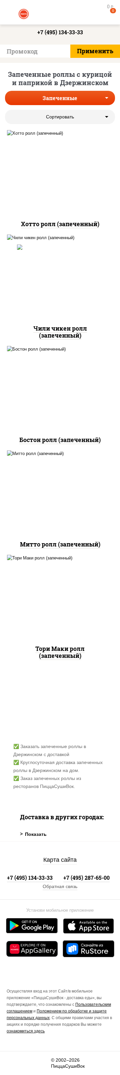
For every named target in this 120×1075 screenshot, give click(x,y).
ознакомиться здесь (26, 1031)
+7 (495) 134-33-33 (60, 32)
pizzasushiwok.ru (60, 13)
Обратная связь (60, 886)
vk (14, 1063)
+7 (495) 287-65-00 (86, 877)
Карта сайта (60, 859)
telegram (43, 1063)
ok (29, 1063)
